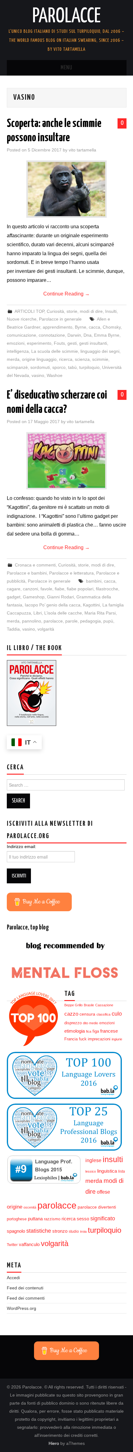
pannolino (31, 621)
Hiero (54, 1443)
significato (102, 1218)
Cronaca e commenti (35, 564)
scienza (82, 359)
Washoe (54, 375)
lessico (90, 1171)
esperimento (39, 343)
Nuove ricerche (21, 319)
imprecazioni (99, 1039)
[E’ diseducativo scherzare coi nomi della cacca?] (66, 461)
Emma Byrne (106, 335)
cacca (94, 327)
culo (117, 1014)
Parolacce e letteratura (71, 573)
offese (103, 1192)
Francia (71, 1039)
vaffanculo (29, 1244)
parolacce (53, 621)
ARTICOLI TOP (29, 311)
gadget (13, 596)
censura (87, 1014)
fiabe (59, 588)
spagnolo (16, 1231)
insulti (113, 1159)
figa (95, 1031)
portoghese (17, 1219)
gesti (72, 343)
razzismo (52, 1219)
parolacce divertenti (97, 1207)
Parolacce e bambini (27, 573)
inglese (93, 1160)
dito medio (90, 1023)
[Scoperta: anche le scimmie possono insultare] (66, 189)
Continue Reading (66, 293)
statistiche (38, 1231)
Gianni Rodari (60, 596)
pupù (108, 621)
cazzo (71, 1014)
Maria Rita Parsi (100, 612)
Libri (37, 612)
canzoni (30, 588)
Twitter (12, 1245)
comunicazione (21, 335)
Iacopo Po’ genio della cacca (52, 604)
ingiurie (117, 1039)
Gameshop (34, 596)
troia (83, 1231)
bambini (93, 581)
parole (71, 621)
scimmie (100, 359)
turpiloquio (89, 367)
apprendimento (57, 327)
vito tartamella (82, 149)
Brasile (89, 1005)
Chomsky (112, 327)
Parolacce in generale (60, 319)
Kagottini (91, 604)
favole (46, 588)
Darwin (74, 335)
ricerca (65, 359)
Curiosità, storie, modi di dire (75, 311)
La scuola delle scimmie (54, 351)
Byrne (80, 327)
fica (88, 1031)
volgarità (45, 629)
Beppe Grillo (73, 1005)
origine (14, 1207)
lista (121, 1171)
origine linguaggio (39, 359)
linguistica (107, 1171)
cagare (13, 588)
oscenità (30, 1207)
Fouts (59, 343)
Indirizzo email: (21, 846)
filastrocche (107, 588)
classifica (103, 1014)
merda (13, 359)
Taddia (13, 629)
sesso (83, 1218)
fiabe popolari (80, 588)
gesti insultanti (93, 343)
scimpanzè (17, 367)
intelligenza (18, 351)
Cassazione (104, 1005)
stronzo (59, 1231)
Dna (88, 335)
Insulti (111, 311)
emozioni (15, 343)
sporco (59, 367)
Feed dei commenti (26, 1298)
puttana (35, 1218)
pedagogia (90, 621)
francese (109, 1031)
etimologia (74, 1031)
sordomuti (40, 367)
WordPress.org (21, 1308)
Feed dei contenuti (25, 1287)
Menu (66, 68)
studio (74, 1231)
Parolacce (66, 17)
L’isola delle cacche (63, 612)
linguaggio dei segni (99, 351)
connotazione (52, 335)
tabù (72, 367)
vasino (38, 375)
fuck (83, 1039)
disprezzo (73, 1023)
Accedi (13, 1277)
